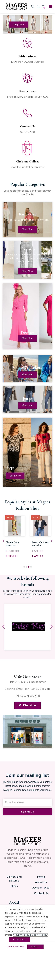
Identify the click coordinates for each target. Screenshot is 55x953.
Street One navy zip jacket (40, 544)
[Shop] (27, 31)
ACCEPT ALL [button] (19, 939)
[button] (50, 6)
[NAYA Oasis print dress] (14, 534)
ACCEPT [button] (35, 946)
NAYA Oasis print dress (12, 544)
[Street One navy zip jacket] (40, 534)
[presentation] (3, 541)
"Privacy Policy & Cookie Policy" (30, 934)
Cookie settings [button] (15, 946)
